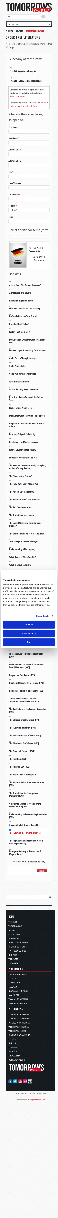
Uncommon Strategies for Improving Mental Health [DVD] (25, 805)
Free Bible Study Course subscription (26, 80)
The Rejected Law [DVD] (19, 766)
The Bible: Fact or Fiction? (20, 476)
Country (12, 205)
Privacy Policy (42, 1094)
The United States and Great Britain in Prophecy (25, 524)
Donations (13, 938)
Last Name (13, 138)
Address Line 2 (14, 160)
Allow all (29, 624)
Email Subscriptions (18, 974)
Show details (42, 616)
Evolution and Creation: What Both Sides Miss (27, 341)
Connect (19, 31)
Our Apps (12, 955)
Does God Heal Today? (19, 324)
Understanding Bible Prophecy (22, 549)
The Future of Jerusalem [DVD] (22, 727)
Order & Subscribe (17, 947)
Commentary (15, 983)
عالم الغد (12, 1039)
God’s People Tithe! (17, 366)
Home (10, 31)
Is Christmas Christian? (19, 381)
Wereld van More (17, 1031)
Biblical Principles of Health (21, 300)
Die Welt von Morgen (19, 1023)
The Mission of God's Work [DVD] (24, 743)
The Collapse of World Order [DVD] (24, 719)
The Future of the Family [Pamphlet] (25, 832)
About (11, 930)
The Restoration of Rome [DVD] (22, 774)
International (16, 1009)
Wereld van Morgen (18, 1027)
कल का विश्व (12, 1051)
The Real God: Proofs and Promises (24, 499)
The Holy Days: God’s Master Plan (23, 483)
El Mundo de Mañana (19, 1019)
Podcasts (13, 963)
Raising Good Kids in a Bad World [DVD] (26, 690)
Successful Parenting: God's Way (23, 457)
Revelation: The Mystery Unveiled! (24, 442)
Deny (29, 642)
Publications (15, 969)
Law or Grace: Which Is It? (20, 407)
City (10, 172)
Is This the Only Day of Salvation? (24, 389)
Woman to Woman (18, 999)
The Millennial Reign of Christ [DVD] (25, 735)
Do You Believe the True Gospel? (23, 316)
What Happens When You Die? (22, 557)
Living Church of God (36, 1100)
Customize (27, 633)
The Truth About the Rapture (21, 515)
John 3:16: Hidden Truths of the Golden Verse (26, 399)
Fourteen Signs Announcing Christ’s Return (27, 350)
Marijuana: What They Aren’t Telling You (27, 415)
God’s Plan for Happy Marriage (22, 373)
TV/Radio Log (15, 926)
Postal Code (14, 194)
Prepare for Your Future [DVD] (22, 675)
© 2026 (16, 1094)
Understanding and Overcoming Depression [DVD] (28, 816)
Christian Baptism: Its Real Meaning (24, 308)
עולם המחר (12, 1047)
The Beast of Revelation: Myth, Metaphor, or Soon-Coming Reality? (27, 467)
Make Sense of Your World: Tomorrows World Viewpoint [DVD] (26, 666)
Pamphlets (13, 995)
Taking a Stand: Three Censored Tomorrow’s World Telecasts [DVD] (24, 700)
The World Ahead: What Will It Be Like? (26, 533)
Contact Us (14, 934)
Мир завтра (14, 1056)
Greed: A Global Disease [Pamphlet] (24, 825)
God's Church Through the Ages (22, 358)
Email (10, 217)
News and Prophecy (18, 991)
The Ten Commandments (20, 507)
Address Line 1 (15, 149)
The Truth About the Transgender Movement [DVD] (23, 794)
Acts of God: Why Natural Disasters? (25, 285)
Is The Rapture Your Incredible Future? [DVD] (26, 655)
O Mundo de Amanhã (19, 1035)
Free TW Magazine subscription (23, 71)
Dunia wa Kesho (16, 1060)
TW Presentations (17, 951)
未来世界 (12, 1043)
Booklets (13, 978)
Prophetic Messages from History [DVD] (26, 683)
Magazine (13, 987)
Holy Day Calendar (18, 943)
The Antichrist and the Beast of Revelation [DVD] (27, 710)
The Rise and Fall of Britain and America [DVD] (26, 784)
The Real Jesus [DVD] (18, 759)
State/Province (15, 183)
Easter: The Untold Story (19, 331)
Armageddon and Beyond (20, 292)
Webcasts (13, 959)
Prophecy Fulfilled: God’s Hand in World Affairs (26, 425)
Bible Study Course (17, 1003)
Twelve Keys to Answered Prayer (23, 541)
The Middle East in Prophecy (21, 491)
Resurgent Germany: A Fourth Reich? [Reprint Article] (25, 853)
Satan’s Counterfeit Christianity (22, 449)
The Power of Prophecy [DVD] (22, 751)
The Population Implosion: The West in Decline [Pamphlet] (26, 842)
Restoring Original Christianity (22, 434)
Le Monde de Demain (18, 1014)
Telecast (12, 922)
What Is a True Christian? (20, 564)
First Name (13, 127)
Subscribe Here (17, 96)
